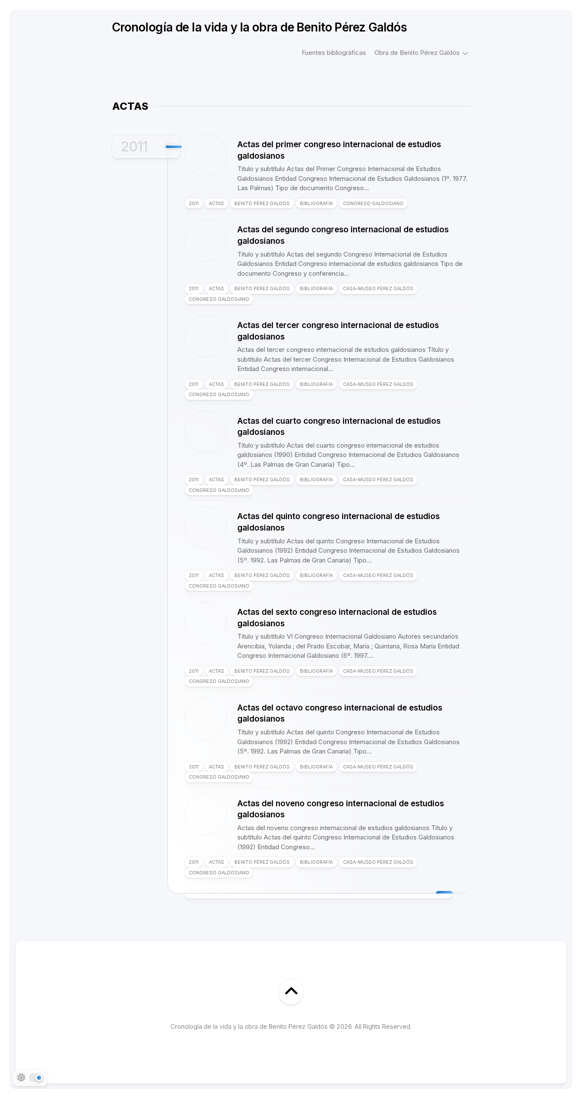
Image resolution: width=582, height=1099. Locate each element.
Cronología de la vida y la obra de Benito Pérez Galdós (259, 27)
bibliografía (316, 203)
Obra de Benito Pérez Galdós (417, 53)
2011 (134, 146)
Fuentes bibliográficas (334, 53)
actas (216, 203)
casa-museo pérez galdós (378, 288)
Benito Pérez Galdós (262, 203)
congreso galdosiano (373, 203)
